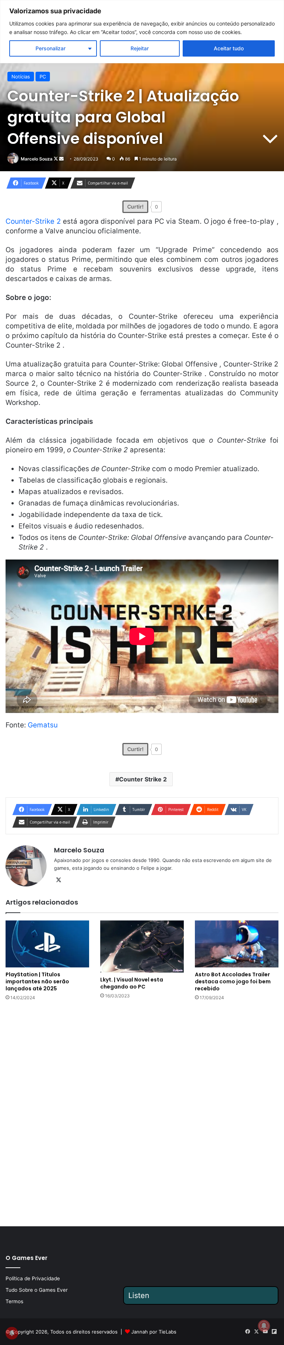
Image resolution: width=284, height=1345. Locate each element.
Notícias (20, 77)
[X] (58, 880)
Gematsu (43, 725)
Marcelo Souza (37, 159)
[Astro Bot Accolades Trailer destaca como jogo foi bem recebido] (236, 943)
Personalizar (50, 48)
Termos (14, 1301)
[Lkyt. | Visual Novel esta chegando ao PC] (142, 946)
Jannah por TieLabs (153, 1332)
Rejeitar (140, 48)
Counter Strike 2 (143, 779)
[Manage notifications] (264, 1326)
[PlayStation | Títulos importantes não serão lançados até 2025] (47, 943)
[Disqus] (142, 1112)
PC (43, 77)
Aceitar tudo (229, 48)
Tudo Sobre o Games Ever (37, 1290)
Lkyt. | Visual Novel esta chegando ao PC (131, 983)
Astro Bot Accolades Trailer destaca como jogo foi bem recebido (233, 981)
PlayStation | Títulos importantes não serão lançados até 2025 (37, 981)
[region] (142, 31)
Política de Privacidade (33, 1278)
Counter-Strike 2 (33, 221)
